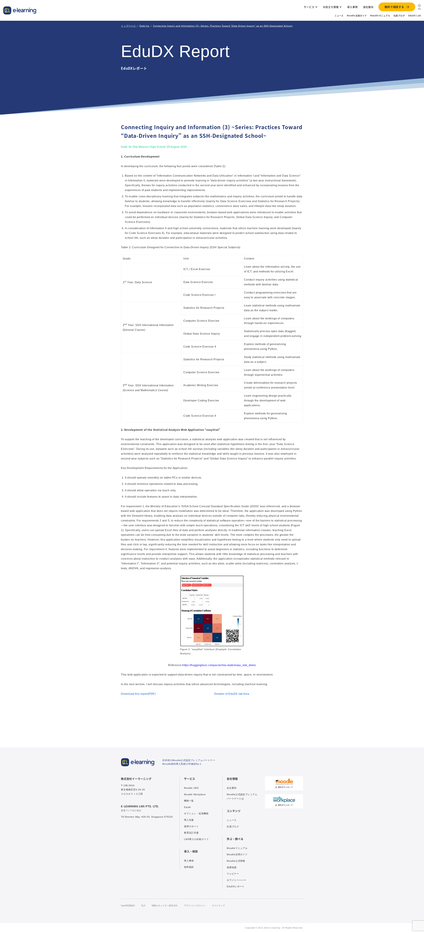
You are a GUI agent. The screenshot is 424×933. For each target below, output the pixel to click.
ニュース (339, 15)
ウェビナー (233, 873)
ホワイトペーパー (236, 880)
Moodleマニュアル (380, 15)
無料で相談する (394, 7)
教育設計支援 (191, 832)
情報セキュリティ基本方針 (165, 905)
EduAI (187, 807)
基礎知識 (232, 867)
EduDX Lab (414, 15)
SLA (143, 905)
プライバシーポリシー (194, 905)
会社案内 (232, 788)
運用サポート (191, 826)
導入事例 (189, 860)
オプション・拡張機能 (196, 813)
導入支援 (189, 820)
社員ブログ (399, 15)
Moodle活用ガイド (357, 15)
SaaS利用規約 (128, 905)
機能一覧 (189, 800)
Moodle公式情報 (236, 861)
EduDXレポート (235, 886)
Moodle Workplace (195, 794)
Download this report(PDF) (138, 693)
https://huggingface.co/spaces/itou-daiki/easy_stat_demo (219, 665)
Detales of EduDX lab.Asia (231, 693)
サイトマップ (218, 905)
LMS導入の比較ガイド (196, 839)
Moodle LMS (191, 788)
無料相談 (189, 867)
